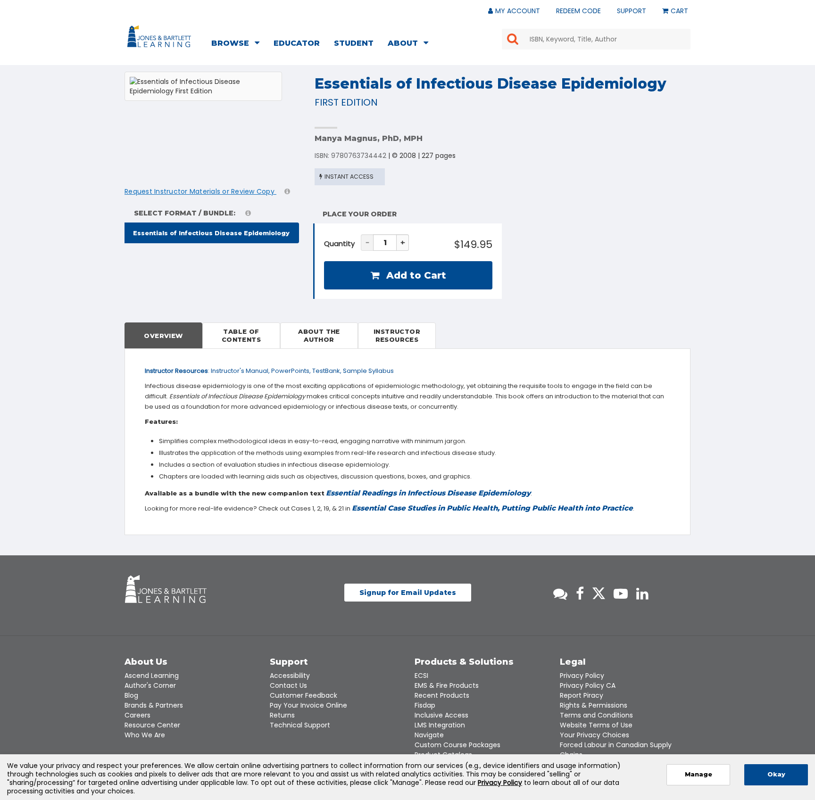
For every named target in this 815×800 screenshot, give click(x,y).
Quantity (339, 243)
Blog (131, 695)
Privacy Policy (582, 675)
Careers (137, 715)
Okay (776, 774)
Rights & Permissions (593, 705)
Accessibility (290, 675)
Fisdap (425, 705)
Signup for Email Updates (407, 592)
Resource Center (152, 725)
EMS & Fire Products (447, 685)
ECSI (421, 675)
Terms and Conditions (596, 715)
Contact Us (288, 685)
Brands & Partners (154, 705)
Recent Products (442, 695)
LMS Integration (440, 725)
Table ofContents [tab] (241, 335)
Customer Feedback (303, 695)
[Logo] (160, 38)
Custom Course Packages (457, 745)
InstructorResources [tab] (397, 335)
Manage (698, 774)
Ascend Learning (152, 675)
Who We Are (145, 735)
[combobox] (596, 39)
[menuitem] (238, 44)
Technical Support (300, 725)
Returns (282, 715)
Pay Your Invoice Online (308, 705)
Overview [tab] (163, 335)
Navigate (429, 735)
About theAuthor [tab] (319, 335)
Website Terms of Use (596, 725)
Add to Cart (414, 275)
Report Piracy (581, 695)
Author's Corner (150, 685)
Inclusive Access (441, 715)
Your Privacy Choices (594, 735)
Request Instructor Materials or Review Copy (200, 191)
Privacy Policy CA (587, 685)
